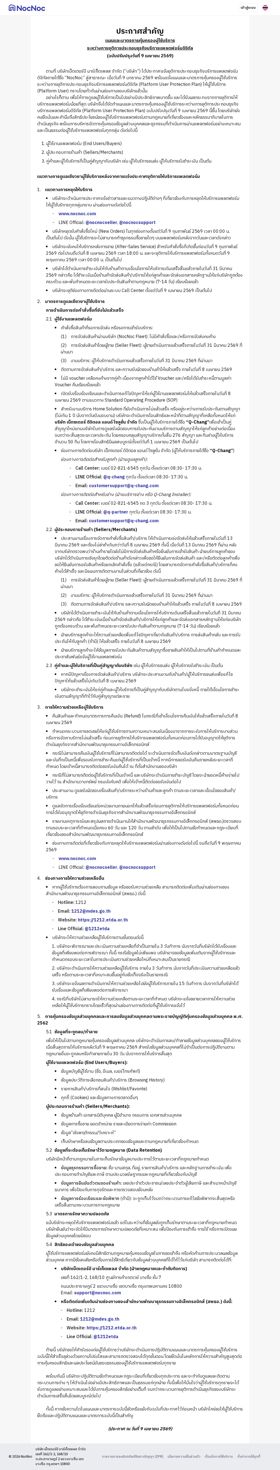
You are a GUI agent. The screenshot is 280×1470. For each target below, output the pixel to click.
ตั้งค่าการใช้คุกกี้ (248, 1456)
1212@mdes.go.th (90, 911)
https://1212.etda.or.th (103, 920)
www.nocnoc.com (77, 214)
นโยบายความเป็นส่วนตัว (184, 1456)
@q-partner (115, 512)
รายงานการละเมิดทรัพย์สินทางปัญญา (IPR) (132, 1456)
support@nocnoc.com (97, 1293)
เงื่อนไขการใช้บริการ (219, 1456)
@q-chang (114, 477)
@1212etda (97, 929)
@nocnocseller (101, 222)
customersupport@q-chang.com (124, 486)
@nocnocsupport (137, 222)
